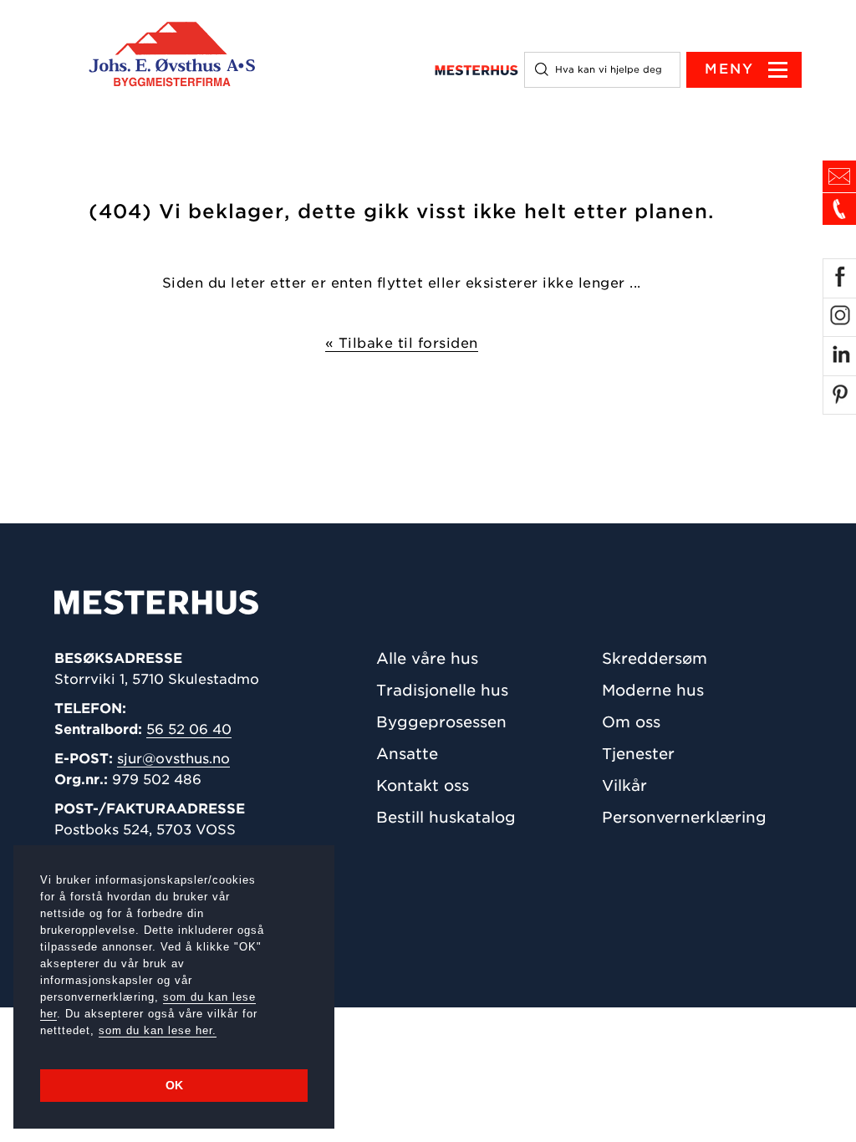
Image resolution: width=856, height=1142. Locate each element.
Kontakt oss (422, 785)
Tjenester (638, 753)
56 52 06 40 (189, 729)
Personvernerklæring (684, 817)
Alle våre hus (427, 658)
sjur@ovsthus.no (173, 759)
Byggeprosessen (441, 722)
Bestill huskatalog (446, 817)
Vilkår (624, 785)
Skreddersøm (654, 658)
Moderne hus (653, 690)
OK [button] (174, 1085)
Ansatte (407, 753)
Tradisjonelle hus (442, 690)
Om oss (631, 722)
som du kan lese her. (158, 1030)
